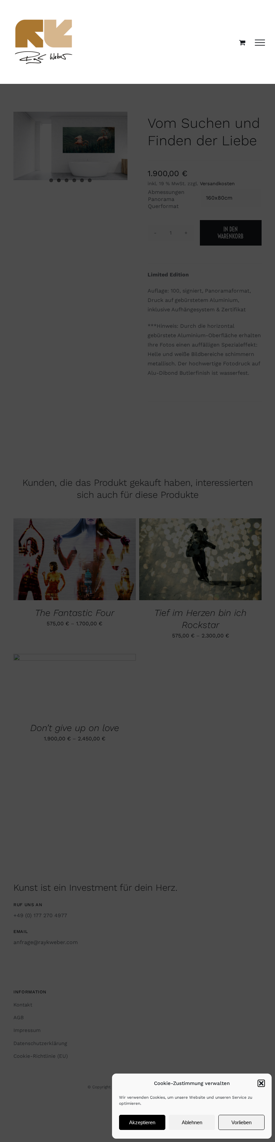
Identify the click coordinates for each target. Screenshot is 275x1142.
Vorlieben (241, 1122)
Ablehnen (192, 1122)
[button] (261, 1083)
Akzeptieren (142, 1122)
